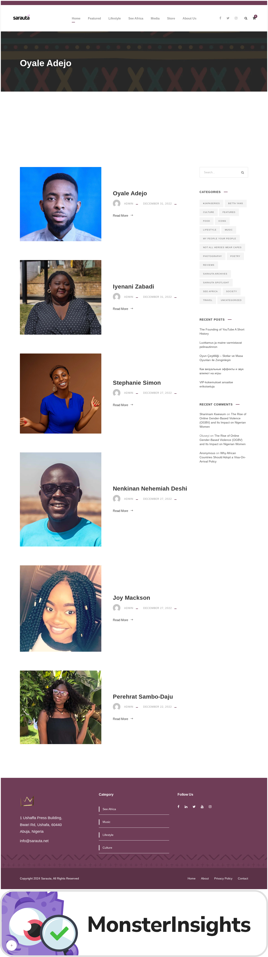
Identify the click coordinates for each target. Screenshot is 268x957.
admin (128, 203)
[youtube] (202, 806)
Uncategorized (231, 300)
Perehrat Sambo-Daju (143, 696)
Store (171, 18)
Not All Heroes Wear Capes (222, 247)
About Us (189, 18)
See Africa (135, 18)
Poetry (235, 256)
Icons (222, 221)
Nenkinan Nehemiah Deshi (150, 488)
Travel (208, 300)
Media (155, 18)
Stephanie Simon (137, 382)
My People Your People (219, 238)
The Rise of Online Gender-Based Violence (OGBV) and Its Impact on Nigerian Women (223, 440)
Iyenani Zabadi (133, 286)
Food (206, 221)
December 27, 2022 (157, 392)
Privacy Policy (223, 878)
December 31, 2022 (157, 203)
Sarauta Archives (215, 274)
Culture (208, 212)
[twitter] (228, 18)
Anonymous (207, 453)
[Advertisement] (134, 123)
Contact (243, 878)
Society (231, 291)
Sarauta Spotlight (216, 282)
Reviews (208, 265)
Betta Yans (235, 203)
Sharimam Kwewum (213, 414)
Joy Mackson (131, 597)
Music (229, 230)
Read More (120, 215)
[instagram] (236, 18)
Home (76, 18)
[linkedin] (186, 806)
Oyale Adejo (130, 193)
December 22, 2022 (157, 706)
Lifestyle (114, 18)
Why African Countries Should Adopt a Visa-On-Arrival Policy (223, 457)
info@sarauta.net (34, 841)
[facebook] (220, 18)
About (205, 878)
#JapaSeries (211, 203)
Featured (94, 18)
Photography (212, 256)
